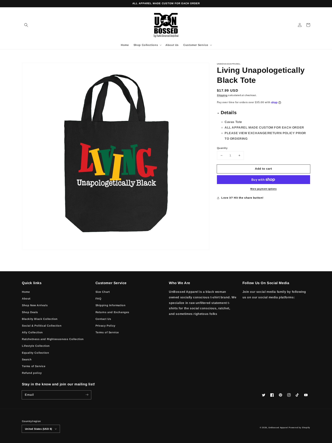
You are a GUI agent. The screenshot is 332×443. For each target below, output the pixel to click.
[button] (26, 25)
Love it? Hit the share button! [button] (242, 197)
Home (26, 291)
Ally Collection (32, 332)
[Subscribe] (87, 395)
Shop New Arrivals (35, 305)
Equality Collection (35, 352)
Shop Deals (30, 312)
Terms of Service (34, 366)
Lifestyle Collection (36, 345)
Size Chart (102, 291)
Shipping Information (110, 305)
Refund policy (32, 372)
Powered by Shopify (299, 427)
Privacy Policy (105, 325)
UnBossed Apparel (278, 427)
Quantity (222, 148)
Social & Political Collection (41, 325)
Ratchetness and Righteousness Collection (53, 339)
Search (27, 359)
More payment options (263, 188)
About (26, 298)
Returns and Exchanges (112, 312)
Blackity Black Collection (40, 318)
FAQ (98, 298)
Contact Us (103, 318)
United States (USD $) (38, 428)
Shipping (222, 95)
